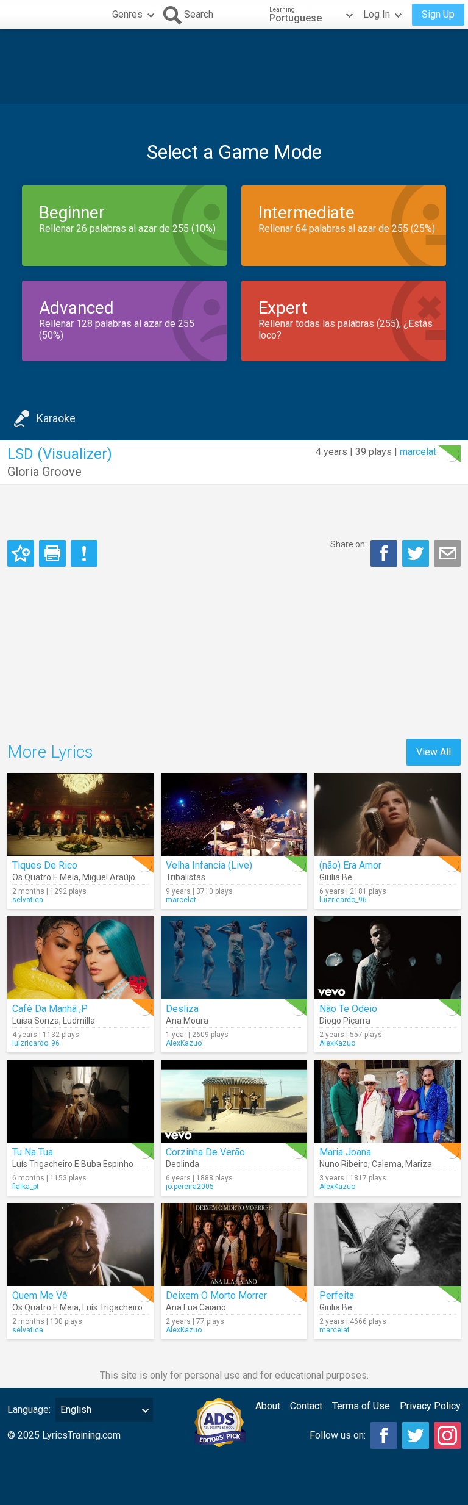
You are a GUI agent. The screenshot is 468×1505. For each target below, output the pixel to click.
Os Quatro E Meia (45, 877)
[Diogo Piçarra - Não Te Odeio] (387, 957)
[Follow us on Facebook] (383, 1435)
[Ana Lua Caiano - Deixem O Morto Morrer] (234, 1244)
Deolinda (182, 1164)
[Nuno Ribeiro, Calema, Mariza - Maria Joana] (387, 1101)
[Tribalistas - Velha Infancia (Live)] (234, 814)
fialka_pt (25, 1186)
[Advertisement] (234, 66)
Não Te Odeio (348, 1009)
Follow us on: (338, 1435)
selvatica (27, 900)
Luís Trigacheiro (112, 1307)
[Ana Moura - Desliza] (234, 957)
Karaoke (56, 418)
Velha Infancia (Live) (209, 865)
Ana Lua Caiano (196, 1307)
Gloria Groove (44, 471)
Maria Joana (345, 1152)
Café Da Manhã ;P (50, 1009)
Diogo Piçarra (344, 1020)
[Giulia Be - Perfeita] (387, 1244)
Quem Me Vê (40, 1295)
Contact (306, 1406)
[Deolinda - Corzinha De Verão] (234, 1101)
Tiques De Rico (44, 865)
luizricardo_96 (343, 900)
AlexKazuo (184, 1043)
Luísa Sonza (35, 1020)
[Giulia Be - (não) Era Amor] (387, 814)
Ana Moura (187, 1020)
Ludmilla (79, 1020)
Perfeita (336, 1295)
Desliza (182, 1009)
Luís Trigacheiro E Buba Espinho (72, 1164)
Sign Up (438, 14)
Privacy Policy (430, 1406)
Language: (29, 1409)
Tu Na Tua (32, 1152)
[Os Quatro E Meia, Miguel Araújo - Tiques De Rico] (80, 814)
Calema (387, 1164)
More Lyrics (50, 752)
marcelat (418, 452)
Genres (127, 14)
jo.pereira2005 (190, 1186)
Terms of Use (361, 1406)
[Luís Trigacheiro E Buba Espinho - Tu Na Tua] (80, 1101)
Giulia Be (335, 877)
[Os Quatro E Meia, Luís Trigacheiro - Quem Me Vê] (80, 1244)
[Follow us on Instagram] (447, 1435)
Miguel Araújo (108, 877)
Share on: (348, 544)
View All (433, 752)
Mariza (418, 1164)
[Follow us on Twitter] (415, 1435)
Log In (376, 14)
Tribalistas (185, 877)
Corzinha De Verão (205, 1152)
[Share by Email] (447, 553)
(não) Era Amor (350, 865)
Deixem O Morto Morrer (216, 1295)
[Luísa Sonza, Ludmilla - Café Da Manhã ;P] (80, 957)
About (267, 1406)
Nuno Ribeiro (343, 1164)
